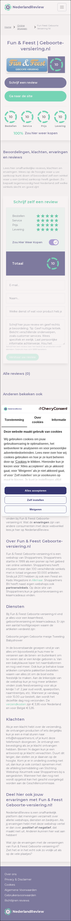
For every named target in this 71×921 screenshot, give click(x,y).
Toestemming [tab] (14, 419)
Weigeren (36, 509)
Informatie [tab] (59, 419)
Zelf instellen (35, 499)
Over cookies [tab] (37, 420)
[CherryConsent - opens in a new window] (53, 409)
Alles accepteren (35, 490)
